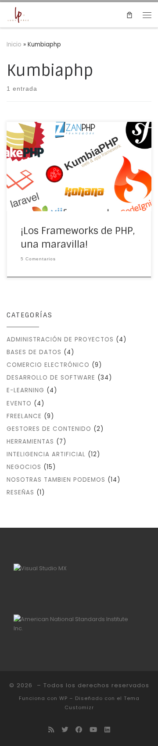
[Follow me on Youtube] (93, 730)
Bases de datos (34, 352)
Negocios (24, 467)
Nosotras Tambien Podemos (56, 480)
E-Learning (25, 390)
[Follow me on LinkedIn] (107, 730)
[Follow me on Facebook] (78, 730)
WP (63, 698)
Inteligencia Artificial (46, 454)
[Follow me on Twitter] (64, 730)
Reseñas (20, 492)
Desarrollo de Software (51, 377)
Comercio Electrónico (48, 365)
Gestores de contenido (49, 429)
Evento (19, 403)
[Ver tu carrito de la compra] (129, 14)
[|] (18, 14)
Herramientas (30, 441)
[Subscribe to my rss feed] (51, 730)
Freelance (24, 416)
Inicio (14, 44)
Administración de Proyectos (60, 339)
